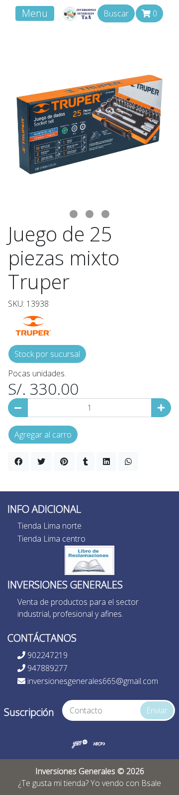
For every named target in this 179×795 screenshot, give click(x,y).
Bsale (151, 783)
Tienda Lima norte (49, 525)
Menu (35, 13)
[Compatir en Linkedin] (106, 461)
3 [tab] (105, 214)
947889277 (46, 668)
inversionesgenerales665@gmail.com (91, 681)
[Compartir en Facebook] (18, 461)
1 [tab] (74, 214)
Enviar (157, 710)
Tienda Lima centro (51, 538)
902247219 (46, 655)
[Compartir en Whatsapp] (128, 461)
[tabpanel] (89, 124)
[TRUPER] (33, 324)
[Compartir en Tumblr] (85, 461)
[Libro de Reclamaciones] (89, 559)
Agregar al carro (43, 434)
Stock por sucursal (47, 353)
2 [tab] (89, 214)
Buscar (116, 13)
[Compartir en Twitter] (41, 461)
